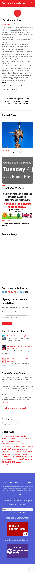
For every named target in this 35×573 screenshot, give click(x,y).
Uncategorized (6, 24)
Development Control (9, 446)
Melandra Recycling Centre (18, 99)
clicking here (5, 402)
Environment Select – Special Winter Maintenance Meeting (16, 102)
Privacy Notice (18, 482)
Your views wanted (25, 465)
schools (22, 456)
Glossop (5, 452)
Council (16, 441)
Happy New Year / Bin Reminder (14, 188)
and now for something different (17, 436)
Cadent (16, 438)
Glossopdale (13, 451)
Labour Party (11, 454)
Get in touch (27, 482)
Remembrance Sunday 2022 (12, 153)
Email (3, 317)
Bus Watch (11, 439)
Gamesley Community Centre (20, 449)
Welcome (5, 482)
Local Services (21, 454)
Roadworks (17, 456)
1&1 (7, 490)
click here (10, 382)
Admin (4, 436)
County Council (16, 444)
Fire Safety (27, 446)
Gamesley (6, 449)
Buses (5, 438)
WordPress (12, 495)
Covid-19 (25, 444)
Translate (22, 513)
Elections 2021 (20, 446)
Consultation (9, 441)
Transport (18, 462)
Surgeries (19, 459)
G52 (32, 446)
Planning (5, 456)
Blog (11, 482)
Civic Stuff (22, 439)
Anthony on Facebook (14, 408)
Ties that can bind (12, 20)
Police (11, 456)
